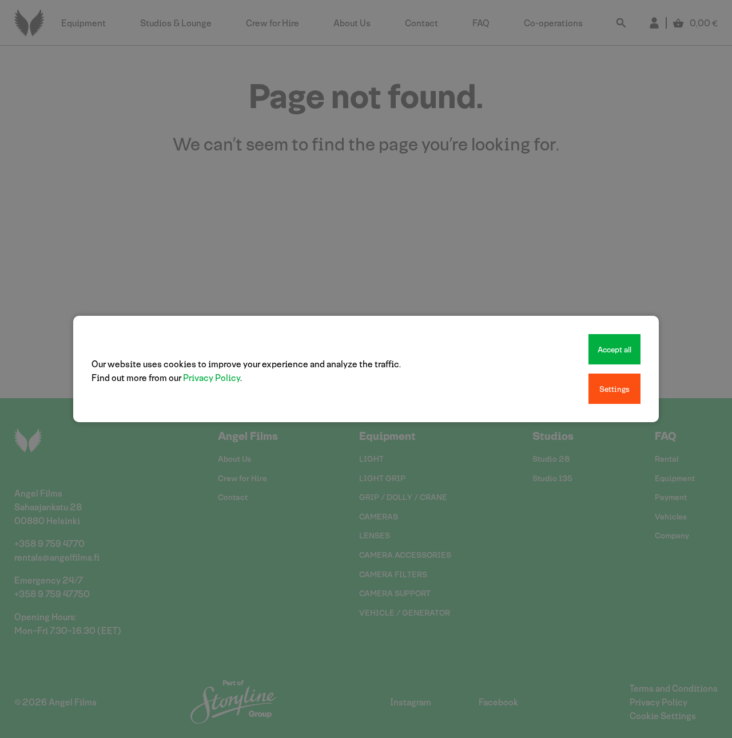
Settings (614, 389)
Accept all (614, 349)
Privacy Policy (211, 377)
